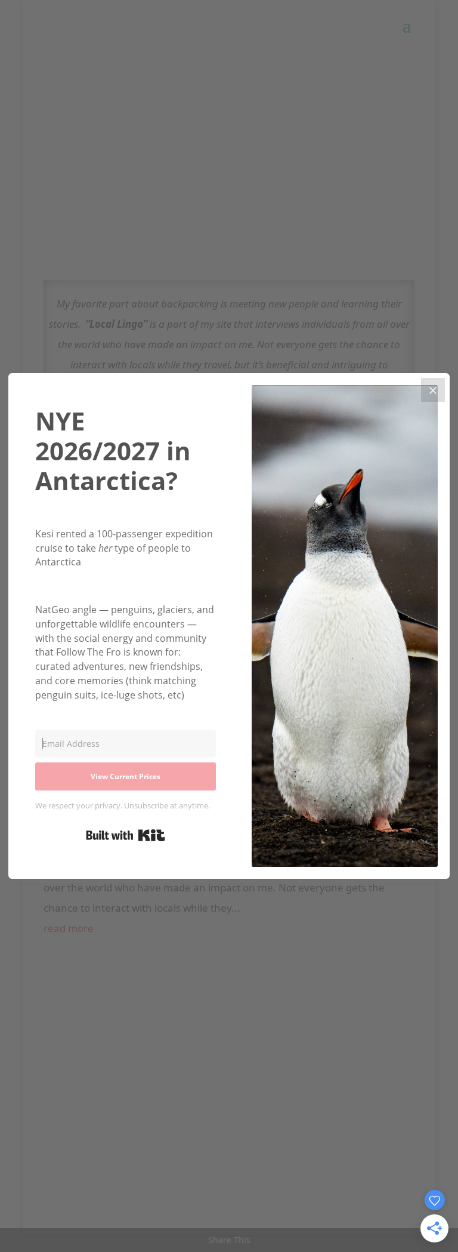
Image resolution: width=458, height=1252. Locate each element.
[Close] (433, 390)
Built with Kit (125, 835)
